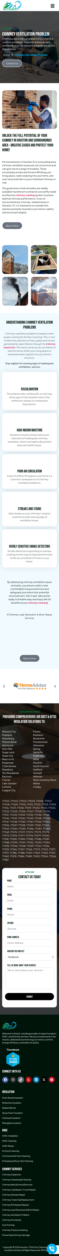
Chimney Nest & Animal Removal (17, 1184)
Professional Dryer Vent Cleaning (17, 1161)
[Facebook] (5, 1080)
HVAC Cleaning (9, 1140)
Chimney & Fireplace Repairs (15, 1204)
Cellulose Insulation (11, 1118)
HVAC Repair (8, 1146)
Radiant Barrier (9, 1107)
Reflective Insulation (11, 1102)
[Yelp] (28, 1080)
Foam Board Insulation (12, 1097)
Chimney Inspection (11, 1174)
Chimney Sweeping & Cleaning (16, 1179)
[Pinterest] (52, 1080)
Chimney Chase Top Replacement (18, 1199)
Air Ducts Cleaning (10, 1151)
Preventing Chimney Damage (16, 1235)
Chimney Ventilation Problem (15, 1215)
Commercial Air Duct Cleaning (16, 1156)
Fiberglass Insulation (11, 1123)
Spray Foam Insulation (12, 1113)
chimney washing (25, 195)
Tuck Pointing (8, 1225)
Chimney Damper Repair (13, 1194)
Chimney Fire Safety (11, 1220)
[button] (52, 6)
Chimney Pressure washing (14, 1230)
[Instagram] (13, 1080)
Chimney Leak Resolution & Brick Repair (20, 1209)
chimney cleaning (37, 602)
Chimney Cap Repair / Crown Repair (19, 1189)
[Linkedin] (36, 1080)
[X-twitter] (44, 1080)
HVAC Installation (10, 1135)
